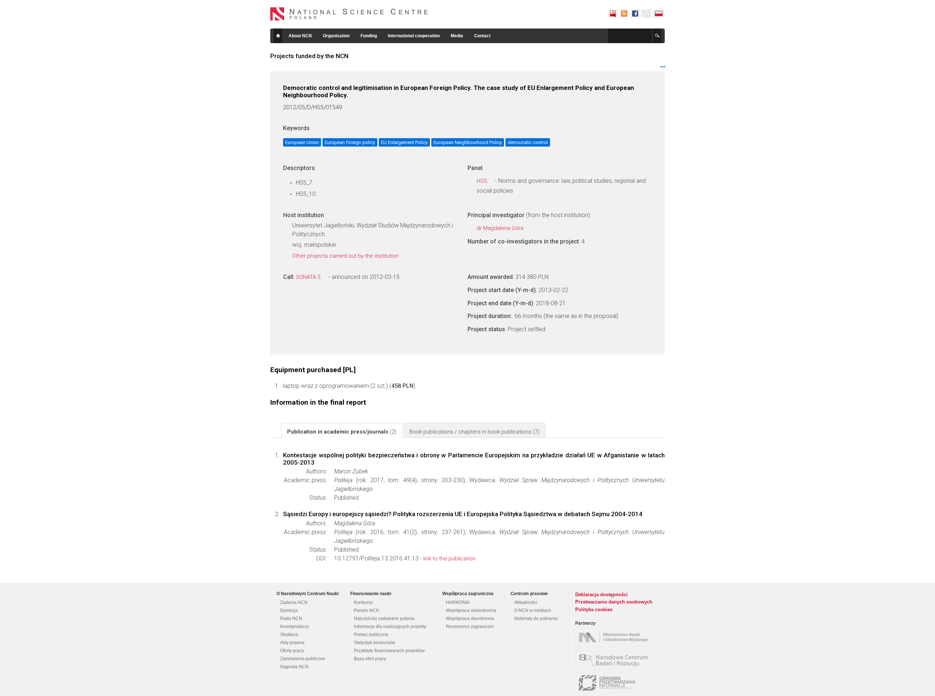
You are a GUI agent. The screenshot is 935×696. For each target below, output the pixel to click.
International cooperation (414, 35)
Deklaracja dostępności (601, 594)
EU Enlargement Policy (404, 142)
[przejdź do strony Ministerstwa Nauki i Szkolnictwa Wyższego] (614, 637)
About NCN (300, 35)
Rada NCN (291, 618)
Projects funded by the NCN (309, 56)
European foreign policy (350, 142)
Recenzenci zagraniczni (470, 626)
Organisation (336, 35)
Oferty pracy (292, 650)
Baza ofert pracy (370, 659)
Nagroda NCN (294, 667)
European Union (302, 142)
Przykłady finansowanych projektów (389, 650)
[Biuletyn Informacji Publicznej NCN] (613, 13)
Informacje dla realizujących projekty (390, 626)
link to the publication (449, 558)
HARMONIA (458, 602)
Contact (482, 35)
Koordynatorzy (294, 626)
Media (457, 35)
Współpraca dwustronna (470, 618)
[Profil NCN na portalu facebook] (635, 13)
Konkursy (363, 602)
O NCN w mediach (532, 610)
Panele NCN (366, 610)
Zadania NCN (294, 602)
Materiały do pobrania (536, 618)
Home (278, 36)
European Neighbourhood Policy (468, 142)
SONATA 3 (309, 277)
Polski (659, 13)
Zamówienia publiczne (302, 659)
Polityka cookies (593, 609)
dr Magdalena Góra (501, 228)
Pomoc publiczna (371, 634)
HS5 (482, 181)
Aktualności (525, 602)
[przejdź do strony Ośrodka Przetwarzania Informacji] (614, 682)
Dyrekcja (289, 610)
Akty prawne (292, 642)
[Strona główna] (349, 13)
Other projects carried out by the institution (346, 256)
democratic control (528, 142)
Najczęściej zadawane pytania (384, 618)
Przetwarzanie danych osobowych (613, 602)
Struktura (289, 634)
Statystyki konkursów (374, 642)
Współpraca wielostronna (471, 610)
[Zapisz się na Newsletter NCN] (646, 13)
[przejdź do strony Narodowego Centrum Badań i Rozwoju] (614, 660)
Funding (368, 35)
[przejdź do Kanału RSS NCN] (624, 13)
